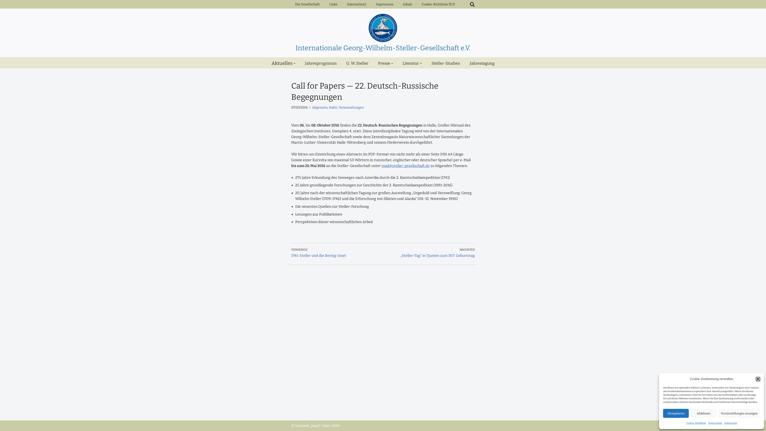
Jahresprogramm (321, 63)
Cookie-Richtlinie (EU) (438, 4)
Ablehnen (704, 413)
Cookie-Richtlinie (696, 423)
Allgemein (320, 107)
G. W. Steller (357, 63)
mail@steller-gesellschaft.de (406, 166)
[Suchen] (472, 4)
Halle (333, 107)
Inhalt (407, 4)
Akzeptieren (676, 413)
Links (333, 4)
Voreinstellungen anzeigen (739, 413)
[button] (758, 379)
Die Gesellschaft (307, 4)
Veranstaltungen (351, 107)
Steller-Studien (445, 63)
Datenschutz (715, 423)
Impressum (730, 423)
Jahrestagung (482, 63)
